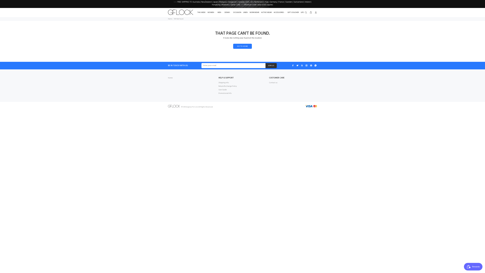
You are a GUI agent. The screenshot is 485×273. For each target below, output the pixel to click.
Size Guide (223, 89)
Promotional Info (225, 93)
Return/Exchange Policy (228, 86)
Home (170, 19)
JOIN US (271, 65)
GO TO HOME (242, 46)
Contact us (273, 82)
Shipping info (224, 82)
